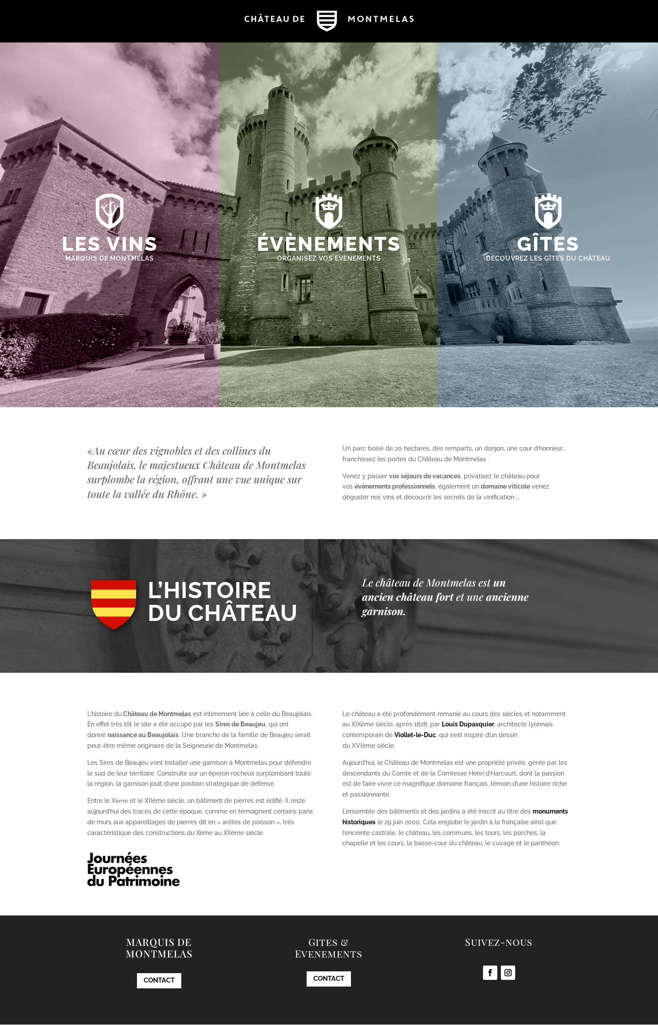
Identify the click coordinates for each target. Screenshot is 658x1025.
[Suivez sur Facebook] (490, 973)
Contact (159, 980)
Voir (109, 278)
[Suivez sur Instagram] (508, 973)
